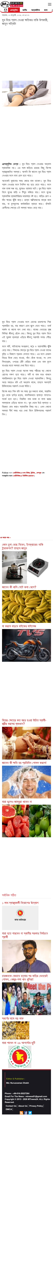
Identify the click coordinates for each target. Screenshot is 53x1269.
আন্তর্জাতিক (35, 9)
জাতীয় (25, 9)
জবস (45, 9)
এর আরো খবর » (5, 537)
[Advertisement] (26, 53)
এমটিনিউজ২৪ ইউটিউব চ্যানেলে (23, 475)
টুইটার (33, 472)
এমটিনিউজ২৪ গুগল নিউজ (21, 472)
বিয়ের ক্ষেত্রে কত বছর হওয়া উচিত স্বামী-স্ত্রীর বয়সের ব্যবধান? (24, 722)
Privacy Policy (36, 1106)
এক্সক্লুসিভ (14, 9)
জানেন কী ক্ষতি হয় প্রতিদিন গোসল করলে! (24, 762)
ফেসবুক (39, 472)
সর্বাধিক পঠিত (9, 894)
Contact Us (11, 1106)
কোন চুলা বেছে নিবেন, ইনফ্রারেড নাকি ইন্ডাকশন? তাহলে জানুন (22, 546)
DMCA (9, 1109)
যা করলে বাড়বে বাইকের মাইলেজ (19, 626)
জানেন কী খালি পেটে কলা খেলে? (19, 586)
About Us (22, 1106)
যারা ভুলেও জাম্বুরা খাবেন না (17, 801)
